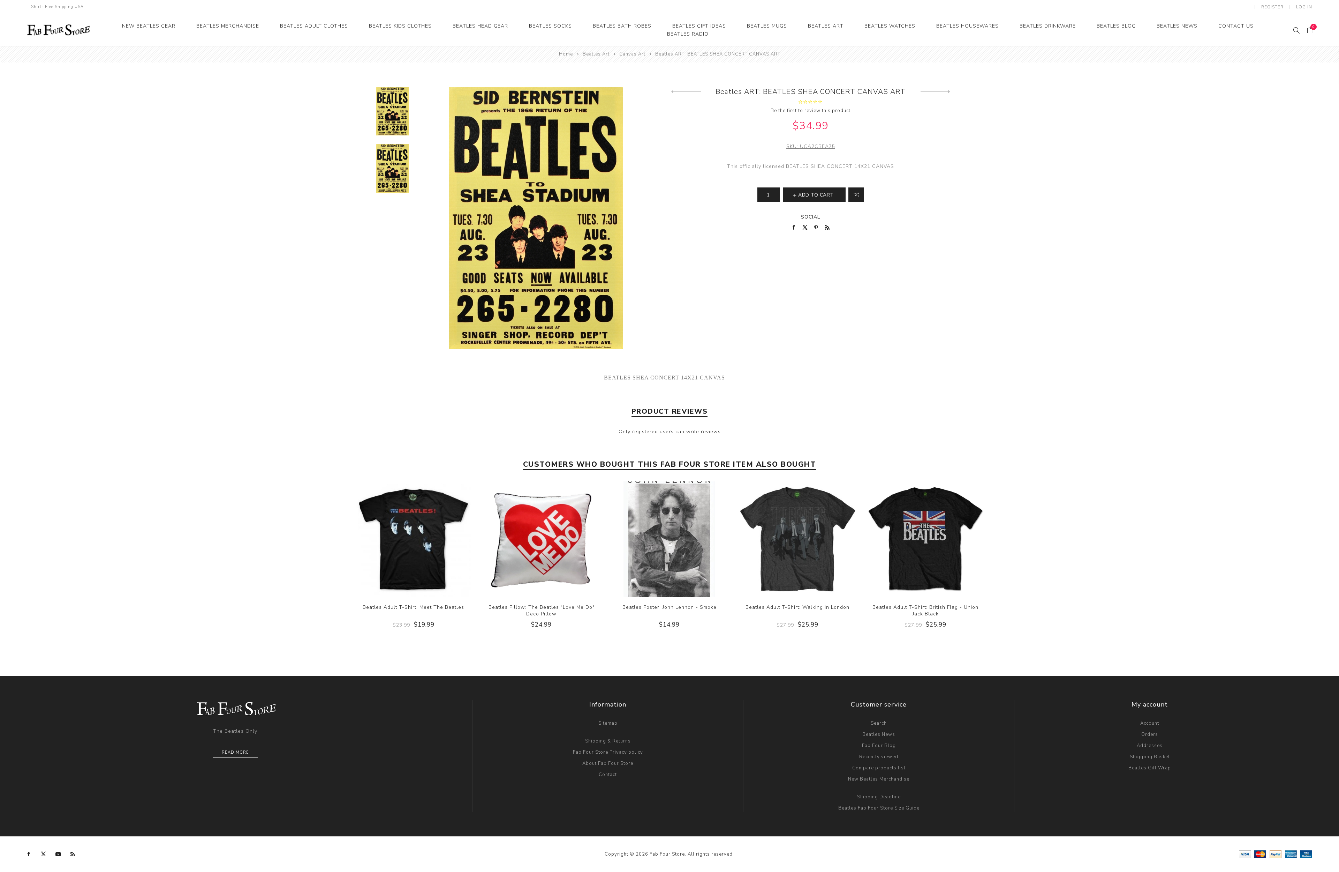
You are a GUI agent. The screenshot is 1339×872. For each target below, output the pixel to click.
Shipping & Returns (608, 741)
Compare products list (879, 768)
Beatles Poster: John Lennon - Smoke (669, 607)
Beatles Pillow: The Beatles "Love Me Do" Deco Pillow (542, 610)
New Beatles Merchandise (878, 779)
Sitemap (608, 723)
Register (1272, 7)
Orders (1149, 734)
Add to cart (427, 539)
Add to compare (413, 539)
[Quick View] (399, 539)
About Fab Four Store (607, 763)
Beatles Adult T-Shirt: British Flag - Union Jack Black (925, 610)
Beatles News (878, 734)
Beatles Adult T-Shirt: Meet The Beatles (413, 607)
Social (810, 217)
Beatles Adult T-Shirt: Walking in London (797, 607)
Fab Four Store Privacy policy (608, 752)
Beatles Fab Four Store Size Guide (879, 808)
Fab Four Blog (879, 745)
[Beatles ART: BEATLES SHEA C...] (935, 91)
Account (1149, 723)
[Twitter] (43, 854)
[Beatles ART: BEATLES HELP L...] (686, 91)
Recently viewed (878, 757)
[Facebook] (29, 854)
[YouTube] (58, 854)
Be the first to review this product (810, 111)
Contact (608, 774)
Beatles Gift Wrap (1149, 768)
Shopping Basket (1150, 757)
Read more (235, 752)
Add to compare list (856, 194)
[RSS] (72, 854)
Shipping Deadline (879, 797)
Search (879, 723)
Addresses (1150, 745)
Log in (1304, 7)
